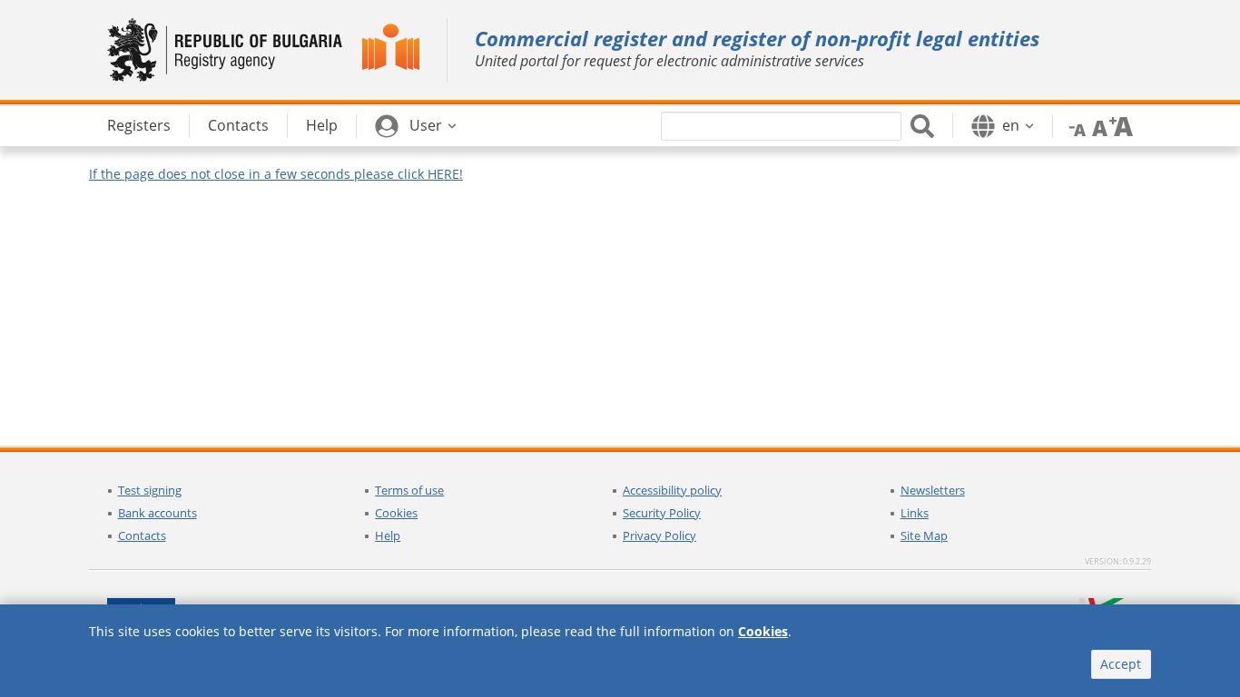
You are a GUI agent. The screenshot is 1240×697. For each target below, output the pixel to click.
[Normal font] (1097, 125)
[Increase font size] (1121, 125)
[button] (416, 126)
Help (387, 535)
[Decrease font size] (1074, 125)
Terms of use (409, 490)
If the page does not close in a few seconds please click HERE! (276, 173)
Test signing (150, 490)
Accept (1120, 663)
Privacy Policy (659, 535)
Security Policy (662, 513)
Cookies (396, 513)
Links (914, 513)
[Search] (922, 126)
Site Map (924, 535)
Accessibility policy (672, 490)
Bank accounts (157, 513)
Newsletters (932, 490)
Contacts (142, 535)
